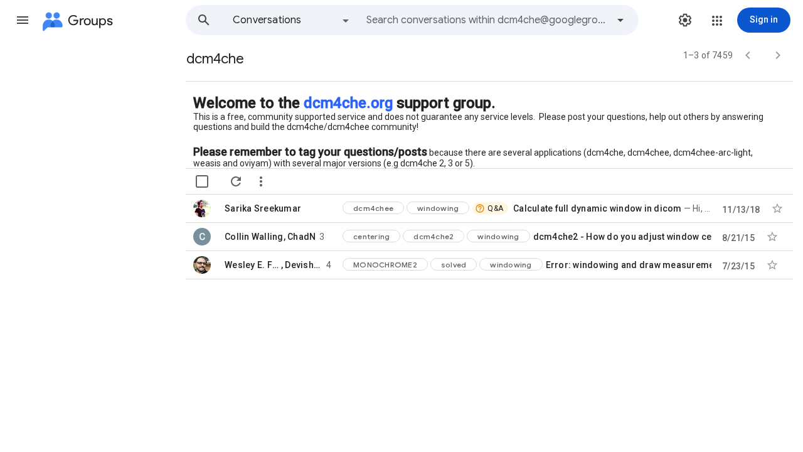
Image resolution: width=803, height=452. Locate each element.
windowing (438, 208)
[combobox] (487, 20)
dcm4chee (373, 208)
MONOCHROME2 (385, 264)
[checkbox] (202, 181)
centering (371, 236)
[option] (292, 20)
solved (454, 264)
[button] (23, 20)
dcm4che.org (348, 103)
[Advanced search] (620, 20)
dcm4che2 (433, 236)
